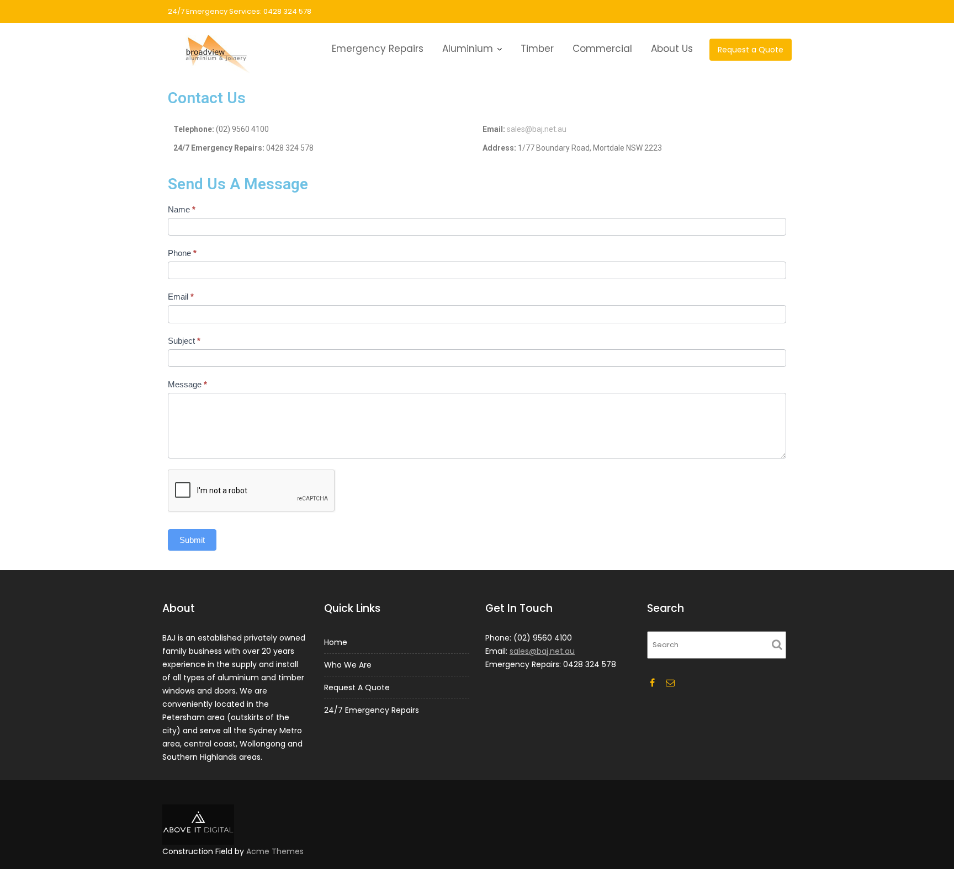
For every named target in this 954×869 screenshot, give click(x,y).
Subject (184, 340)
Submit (192, 540)
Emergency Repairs (377, 48)
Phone (182, 253)
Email (181, 296)
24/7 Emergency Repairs (371, 710)
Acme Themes (275, 851)
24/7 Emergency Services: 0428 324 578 (239, 11)
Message (187, 384)
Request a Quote (750, 49)
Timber (537, 48)
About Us (672, 48)
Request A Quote (357, 687)
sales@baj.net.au (536, 129)
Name (181, 209)
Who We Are (348, 664)
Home (335, 642)
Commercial (602, 48)
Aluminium (467, 48)
